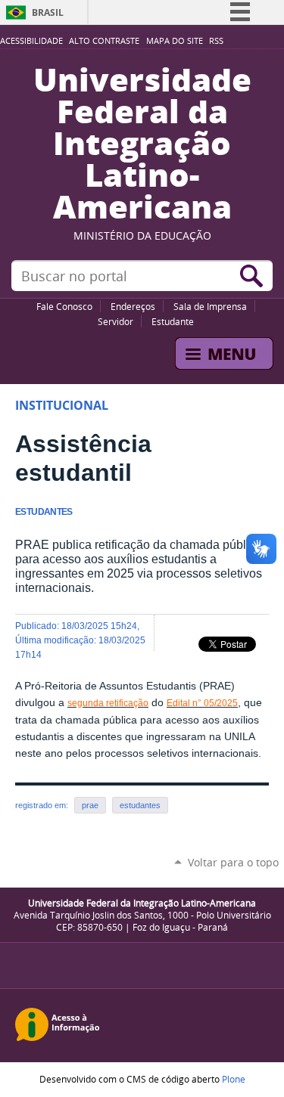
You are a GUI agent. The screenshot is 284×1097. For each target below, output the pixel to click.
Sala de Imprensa (210, 306)
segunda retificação (107, 703)
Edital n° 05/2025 (202, 703)
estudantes (140, 805)
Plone (233, 1079)
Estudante (172, 321)
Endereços (133, 306)
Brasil (48, 12)
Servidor (115, 321)
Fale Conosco (64, 306)
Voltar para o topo (233, 862)
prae (90, 805)
